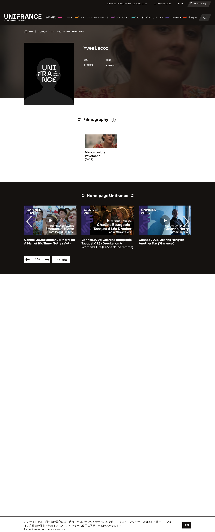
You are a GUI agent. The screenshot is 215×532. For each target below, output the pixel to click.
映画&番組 (51, 17)
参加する (192, 17)
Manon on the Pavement (95, 154)
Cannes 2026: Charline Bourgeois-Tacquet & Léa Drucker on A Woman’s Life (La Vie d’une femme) (107, 243)
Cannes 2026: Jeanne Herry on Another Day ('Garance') (161, 241)
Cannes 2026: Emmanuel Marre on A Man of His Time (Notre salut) (49, 241)
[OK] (186, 525)
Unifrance (176, 17)
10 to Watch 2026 (162, 3)
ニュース (68, 17)
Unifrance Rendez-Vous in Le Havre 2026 (127, 3)
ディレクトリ (122, 17)
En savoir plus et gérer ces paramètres (44, 529)
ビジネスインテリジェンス (150, 17)
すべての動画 (60, 259)
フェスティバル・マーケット (94, 17)
